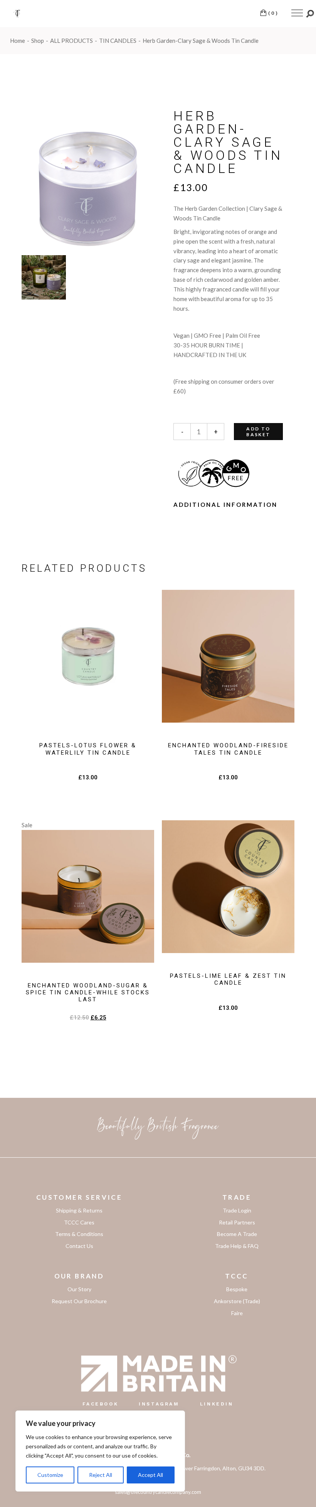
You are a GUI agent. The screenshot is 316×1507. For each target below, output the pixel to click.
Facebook (100, 1404)
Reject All (100, 1474)
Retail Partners (237, 1222)
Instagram (159, 1404)
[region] (100, 1451)
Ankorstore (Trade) (237, 1301)
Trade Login (237, 1210)
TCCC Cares (79, 1222)
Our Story (79, 1289)
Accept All (150, 1474)
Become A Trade (237, 1234)
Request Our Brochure (79, 1301)
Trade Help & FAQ (237, 1246)
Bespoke (236, 1289)
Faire (237, 1313)
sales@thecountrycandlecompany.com (158, 1492)
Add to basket (258, 432)
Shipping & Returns (79, 1210)
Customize (50, 1474)
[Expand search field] (310, 13)
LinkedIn (217, 1404)
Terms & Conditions (79, 1234)
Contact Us (79, 1246)
